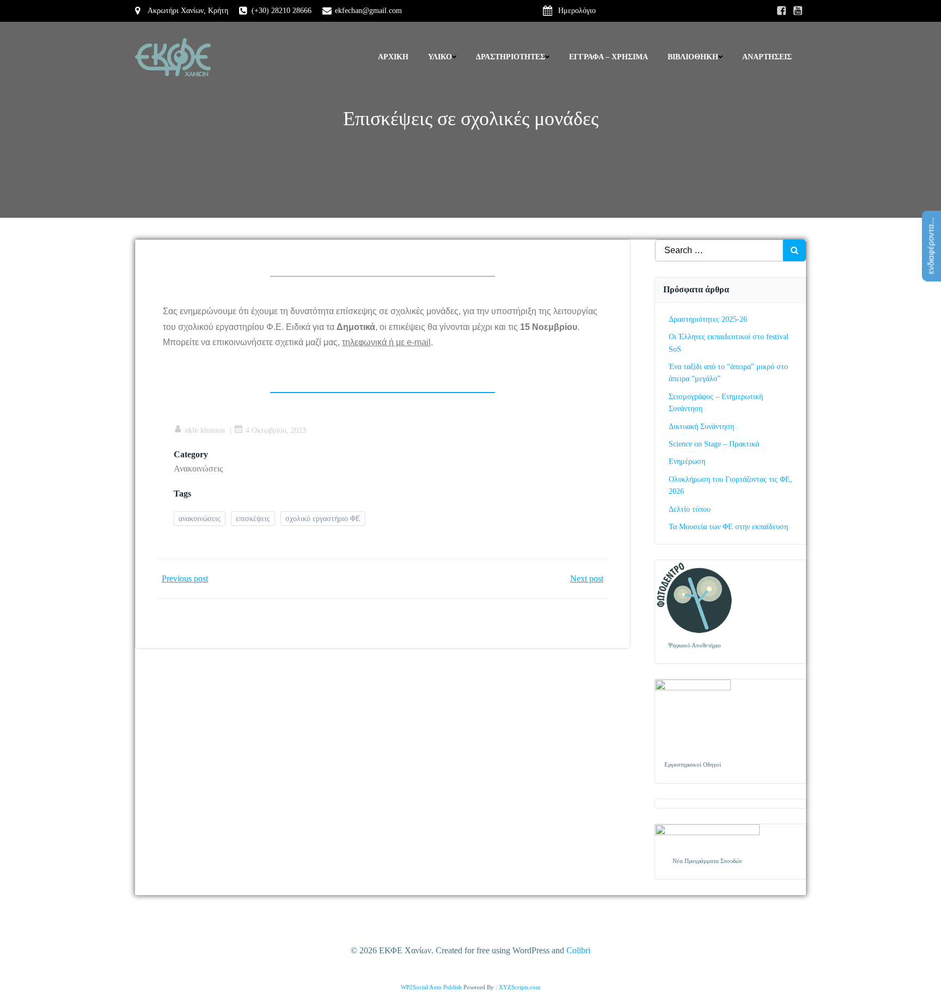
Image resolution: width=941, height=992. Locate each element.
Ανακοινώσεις (198, 468)
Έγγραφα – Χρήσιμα (608, 57)
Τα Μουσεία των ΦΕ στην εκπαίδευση (728, 527)
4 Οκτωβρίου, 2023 (276, 430)
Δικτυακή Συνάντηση (701, 426)
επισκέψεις (253, 519)
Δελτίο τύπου (690, 509)
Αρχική (393, 57)
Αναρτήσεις (767, 57)
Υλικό (440, 57)
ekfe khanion (205, 430)
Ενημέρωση (687, 461)
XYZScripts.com (520, 987)
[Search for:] (719, 250)
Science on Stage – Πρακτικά (714, 444)
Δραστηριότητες (510, 57)
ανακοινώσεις (200, 519)
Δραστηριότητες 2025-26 (708, 319)
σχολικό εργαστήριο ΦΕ (322, 519)
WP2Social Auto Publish (431, 987)
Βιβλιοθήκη (693, 57)
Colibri (578, 950)
